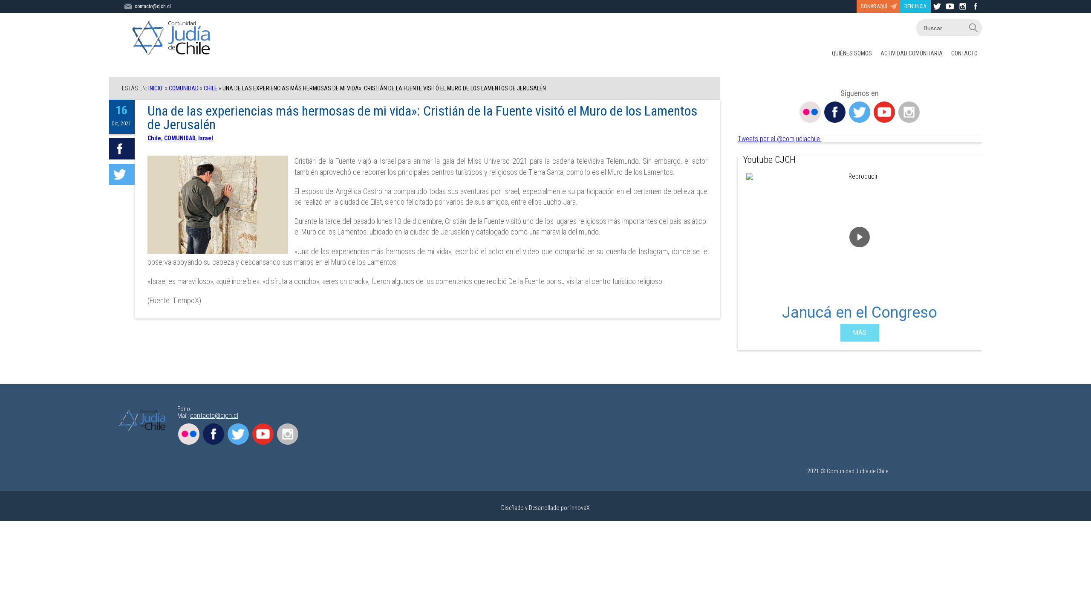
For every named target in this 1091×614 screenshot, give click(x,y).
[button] (751, 257)
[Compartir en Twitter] (122, 174)
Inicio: (156, 88)
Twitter (859, 112)
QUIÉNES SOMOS (852, 53)
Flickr (810, 112)
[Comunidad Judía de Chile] (173, 38)
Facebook (835, 112)
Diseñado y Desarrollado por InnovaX (545, 507)
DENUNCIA (915, 6)
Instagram (909, 112)
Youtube (884, 112)
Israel (205, 138)
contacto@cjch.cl (153, 6)
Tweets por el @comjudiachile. (780, 139)
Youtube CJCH (769, 159)
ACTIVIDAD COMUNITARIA (911, 53)
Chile (210, 88)
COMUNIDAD (184, 88)
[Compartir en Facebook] (122, 148)
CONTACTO (964, 53)
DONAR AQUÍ (874, 6)
